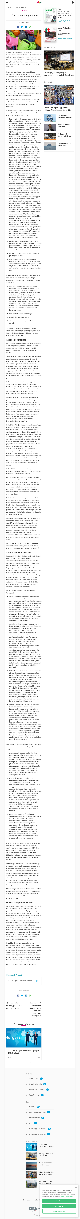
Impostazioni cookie (59, 1211)
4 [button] (23, 1063)
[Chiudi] (76, 1188)
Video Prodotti (36, 1095)
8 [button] (31, 1063)
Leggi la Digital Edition (65, 21)
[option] (24, 1043)
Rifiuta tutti (59, 1206)
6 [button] (27, 1063)
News (16, 7)
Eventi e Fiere (35, 1078)
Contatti (36, 1200)
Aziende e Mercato (37, 1084)
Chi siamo (26, 1200)
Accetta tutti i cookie (59, 1201)
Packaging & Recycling (39, 1134)
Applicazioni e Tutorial (38, 1089)
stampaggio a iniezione (40, 1128)
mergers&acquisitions (39, 1112)
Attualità (24, 7)
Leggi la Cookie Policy (66, 1197)
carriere (34, 1106)
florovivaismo (24, 990)
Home (10, 7)
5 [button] (25, 1063)
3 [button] (21, 1063)
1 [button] (17, 1063)
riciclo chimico (36, 1117)
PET (33, 1123)
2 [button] (19, 1063)
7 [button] (29, 1063)
